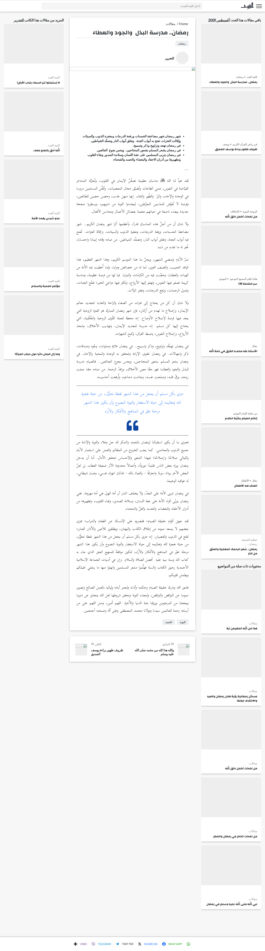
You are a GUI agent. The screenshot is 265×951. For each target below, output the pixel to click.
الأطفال (245, 480)
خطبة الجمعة (249, 539)
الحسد (168, 622)
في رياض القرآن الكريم (244, 144)
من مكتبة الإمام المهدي (245, 413)
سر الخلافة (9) (247, 284)
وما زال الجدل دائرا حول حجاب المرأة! (37, 354)
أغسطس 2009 (219, 20)
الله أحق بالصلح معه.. (46, 150)
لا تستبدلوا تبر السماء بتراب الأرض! (38, 83)
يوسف (226, 144)
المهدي (223, 278)
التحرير (19, 20)
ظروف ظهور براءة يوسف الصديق (236, 149)
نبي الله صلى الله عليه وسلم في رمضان (231, 904)
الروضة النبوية (249, 211)
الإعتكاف (234, 211)
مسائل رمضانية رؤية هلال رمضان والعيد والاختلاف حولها (232, 698)
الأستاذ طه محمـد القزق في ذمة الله (233, 351)
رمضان (239, 76)
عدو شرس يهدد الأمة (46, 218)
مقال (254, 346)
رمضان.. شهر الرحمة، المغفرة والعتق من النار (233, 551)
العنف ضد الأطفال (245, 486)
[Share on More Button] (75, 944)
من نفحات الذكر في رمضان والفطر (235, 836)
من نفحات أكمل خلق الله (241, 217)
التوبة (183, 622)
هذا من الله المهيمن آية (241, 628)
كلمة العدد (251, 76)
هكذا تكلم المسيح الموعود (243, 278)
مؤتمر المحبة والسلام (45, 286)
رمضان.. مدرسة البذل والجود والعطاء (233, 82)
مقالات (253, 623)
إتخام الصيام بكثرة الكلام (241, 418)
